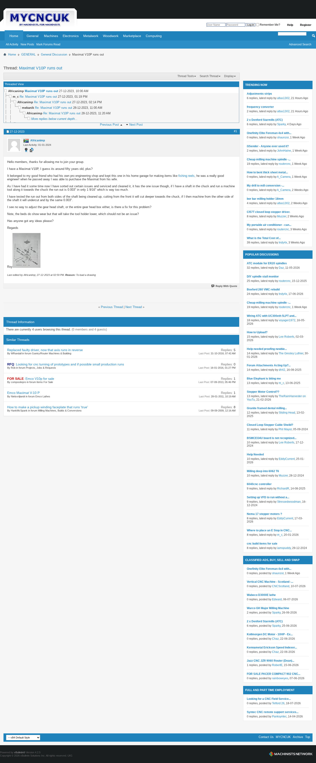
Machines (51, 36)
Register (305, 25)
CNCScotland (280, 586)
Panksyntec (279, 716)
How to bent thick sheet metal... (267, 172)
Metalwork (90, 36)
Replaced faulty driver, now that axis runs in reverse (45, 350)
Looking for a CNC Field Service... (269, 699)
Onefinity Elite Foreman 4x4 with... (269, 133)
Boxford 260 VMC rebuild (263, 289)
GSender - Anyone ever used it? (268, 146)
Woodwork (110, 36)
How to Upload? (257, 332)
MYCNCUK (283, 737)
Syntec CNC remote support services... (272, 712)
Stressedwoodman (289, 501)
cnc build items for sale (262, 543)
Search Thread (209, 76)
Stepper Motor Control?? (263, 391)
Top (307, 737)
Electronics (71, 36)
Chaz (275, 638)
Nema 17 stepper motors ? (264, 514)
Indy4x (283, 242)
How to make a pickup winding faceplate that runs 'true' (47, 407)
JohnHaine (284, 150)
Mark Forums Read (48, 44)
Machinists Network (291, 754)
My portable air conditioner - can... (269, 225)
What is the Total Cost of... (264, 238)
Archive (298, 737)
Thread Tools (185, 76)
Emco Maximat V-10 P (23, 393)
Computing (154, 36)
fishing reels (186, 176)
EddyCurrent (287, 459)
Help (290, 25)
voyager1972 (287, 320)
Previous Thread (112, 307)
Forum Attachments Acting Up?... (269, 365)
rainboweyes (280, 678)
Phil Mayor (285, 429)
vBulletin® (19, 752)
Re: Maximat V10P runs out (38, 96)
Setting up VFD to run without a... (268, 497)
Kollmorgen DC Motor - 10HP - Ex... (270, 634)
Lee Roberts (286, 336)
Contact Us (266, 737)
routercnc (285, 163)
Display (229, 76)
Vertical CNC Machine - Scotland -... (270, 581)
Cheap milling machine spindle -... (269, 159)
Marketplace (132, 36)
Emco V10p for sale (39, 378)
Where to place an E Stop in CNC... (269, 530)
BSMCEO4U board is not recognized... (271, 438)
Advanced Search (300, 44)
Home (13, 36)
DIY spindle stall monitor (263, 276)
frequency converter (260, 107)
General (32, 36)
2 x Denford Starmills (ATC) (265, 119)
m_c (281, 383)
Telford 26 (278, 703)
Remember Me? (269, 24)
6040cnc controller (259, 484)
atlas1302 (283, 98)
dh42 (282, 369)
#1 (235, 131)
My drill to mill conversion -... (265, 185)
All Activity (12, 44)
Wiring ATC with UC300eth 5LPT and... (271, 316)
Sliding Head (287, 412)
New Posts (27, 44)
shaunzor (283, 137)
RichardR (283, 488)
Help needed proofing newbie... (267, 349)
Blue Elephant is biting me (264, 378)
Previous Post (109, 124)
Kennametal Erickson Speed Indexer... (272, 647)
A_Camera (284, 176)
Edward (277, 599)
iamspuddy (284, 548)
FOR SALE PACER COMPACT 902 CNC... (273, 674)
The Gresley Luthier (291, 353)
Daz (281, 267)
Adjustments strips (259, 93)
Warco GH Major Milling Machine (268, 608)
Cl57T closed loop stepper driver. (268, 212)
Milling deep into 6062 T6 (263, 471)
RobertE (277, 665)
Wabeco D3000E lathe (261, 595)
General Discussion (54, 54)
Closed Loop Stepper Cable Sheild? (270, 425)
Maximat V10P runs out (40, 68)
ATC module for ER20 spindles (267, 263)
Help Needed (255, 454)
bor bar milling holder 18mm (265, 198)
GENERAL (28, 54)
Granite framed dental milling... (267, 408)
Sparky (281, 124)
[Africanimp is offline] (14, 145)
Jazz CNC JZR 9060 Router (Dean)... (270, 660)
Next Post (136, 124)
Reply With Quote (226, 286)
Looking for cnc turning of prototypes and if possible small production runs (70, 364)
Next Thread (133, 307)
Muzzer (281, 216)
